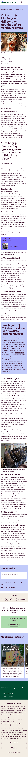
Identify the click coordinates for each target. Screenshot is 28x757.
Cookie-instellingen (14, 753)
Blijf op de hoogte (8, 693)
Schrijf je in (14, 624)
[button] (26, 663)
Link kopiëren (21, 599)
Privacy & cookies (8, 696)
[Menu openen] (25, 2)
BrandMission (19, 352)
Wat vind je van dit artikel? (10, 574)
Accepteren (14, 743)
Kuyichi (21, 346)
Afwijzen (14, 748)
